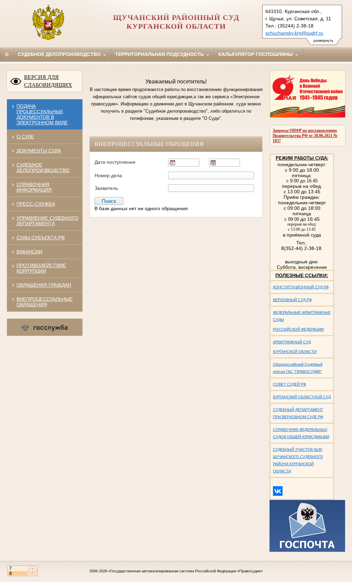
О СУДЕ (25, 136)
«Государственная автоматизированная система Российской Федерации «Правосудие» (185, 571)
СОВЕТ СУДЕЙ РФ (289, 384)
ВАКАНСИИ (29, 251)
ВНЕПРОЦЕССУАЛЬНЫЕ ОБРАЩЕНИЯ (44, 301)
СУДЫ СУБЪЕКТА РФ (40, 237)
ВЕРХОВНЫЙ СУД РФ (292, 300)
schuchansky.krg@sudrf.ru (294, 33)
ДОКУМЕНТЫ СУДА (38, 150)
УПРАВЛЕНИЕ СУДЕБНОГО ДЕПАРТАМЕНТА (47, 220)
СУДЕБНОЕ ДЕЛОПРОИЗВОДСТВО (42, 167)
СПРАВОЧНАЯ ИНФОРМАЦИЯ (34, 187)
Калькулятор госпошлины (256, 54)
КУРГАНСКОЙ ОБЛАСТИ (295, 352)
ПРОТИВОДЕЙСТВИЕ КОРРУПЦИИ (41, 268)
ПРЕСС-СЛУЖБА (35, 204)
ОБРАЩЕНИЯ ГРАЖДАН (43, 285)
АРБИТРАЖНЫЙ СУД (292, 342)
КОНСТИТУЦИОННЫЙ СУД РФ (301, 287)
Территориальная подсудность (160, 54)
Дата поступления (115, 162)
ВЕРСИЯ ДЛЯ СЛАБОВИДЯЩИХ (48, 81)
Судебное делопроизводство (60, 54)
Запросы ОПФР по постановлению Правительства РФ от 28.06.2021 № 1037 (305, 135)
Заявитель (106, 188)
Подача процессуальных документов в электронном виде (42, 114)
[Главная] (7, 54)
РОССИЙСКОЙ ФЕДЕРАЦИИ (298, 329)
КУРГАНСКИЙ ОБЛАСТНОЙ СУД (302, 397)
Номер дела (108, 175)
